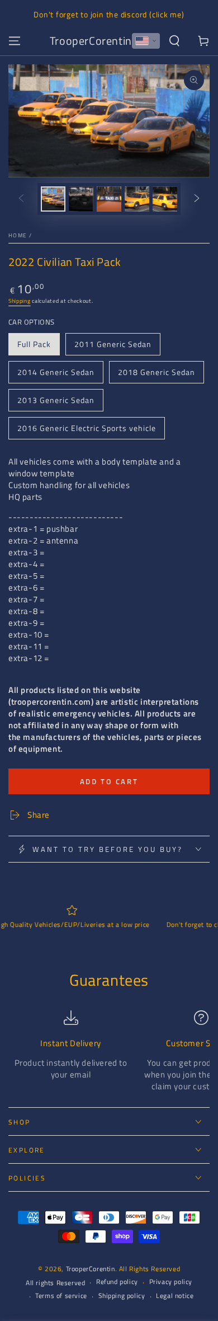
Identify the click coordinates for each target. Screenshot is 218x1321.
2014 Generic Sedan (55, 372)
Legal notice (174, 1296)
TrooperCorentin (90, 1268)
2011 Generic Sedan (112, 344)
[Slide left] (21, 198)
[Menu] (14, 40)
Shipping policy (121, 1296)
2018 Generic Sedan (156, 372)
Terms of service (61, 1296)
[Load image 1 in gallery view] (53, 199)
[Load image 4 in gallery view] (137, 199)
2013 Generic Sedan (55, 400)
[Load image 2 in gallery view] (81, 199)
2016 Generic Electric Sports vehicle (86, 428)
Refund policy (117, 1282)
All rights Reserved (55, 1283)
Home (17, 235)
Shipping (19, 301)
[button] (146, 41)
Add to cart (109, 781)
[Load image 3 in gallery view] (109, 199)
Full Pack (34, 344)
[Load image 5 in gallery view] (165, 199)
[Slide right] (196, 198)
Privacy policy (170, 1282)
